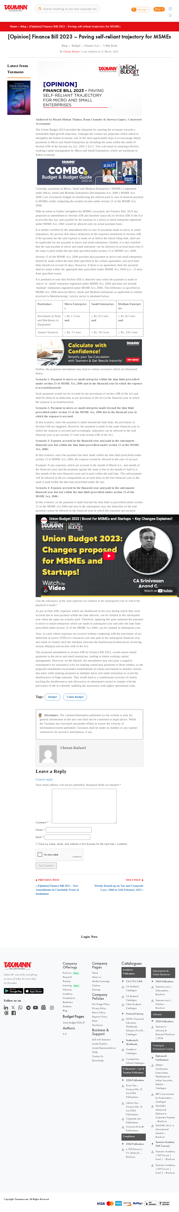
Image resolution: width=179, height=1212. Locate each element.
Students (67, 1006)
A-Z (65, 1033)
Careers (96, 985)
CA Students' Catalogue (132, 988)
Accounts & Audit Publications (135, 1128)
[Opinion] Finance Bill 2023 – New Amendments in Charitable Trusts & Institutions (57, 889)
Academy (68, 993)
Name (40, 830)
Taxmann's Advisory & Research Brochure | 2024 (165, 1032)
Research (67, 977)
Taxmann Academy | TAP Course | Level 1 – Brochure (165, 1155)
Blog (23, 26)
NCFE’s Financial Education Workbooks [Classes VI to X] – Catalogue (135, 1026)
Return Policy (98, 1012)
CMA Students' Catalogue (134, 1006)
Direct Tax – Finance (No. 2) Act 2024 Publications (134, 1091)
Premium (67, 972)
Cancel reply (44, 779)
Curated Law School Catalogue (135, 1060)
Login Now (89, 936)
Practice (67, 981)
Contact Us (97, 1056)
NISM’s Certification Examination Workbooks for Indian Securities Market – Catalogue (164, 1076)
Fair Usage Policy (101, 1004)
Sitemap (96, 989)
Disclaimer (97, 1025)
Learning (67, 985)
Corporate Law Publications (133, 1120)
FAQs (95, 1052)
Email (40, 837)
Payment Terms (99, 1016)
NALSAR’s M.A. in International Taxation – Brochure (165, 1131)
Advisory (67, 989)
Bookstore (68, 1002)
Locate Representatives (104, 1047)
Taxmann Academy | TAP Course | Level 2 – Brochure (165, 1168)
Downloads (98, 1060)
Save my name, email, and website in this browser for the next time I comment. (83, 844)
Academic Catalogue (131, 1051)
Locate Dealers (99, 1043)
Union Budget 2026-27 (74, 1022)
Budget (52, 696)
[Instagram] (51, 1008)
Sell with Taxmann (101, 1039)
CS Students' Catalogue (132, 998)
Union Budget (75, 696)
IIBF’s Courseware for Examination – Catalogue (165, 1097)
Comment (42, 822)
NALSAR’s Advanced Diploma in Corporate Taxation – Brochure (165, 1113)
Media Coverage (101, 981)
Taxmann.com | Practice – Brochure (164, 1004)
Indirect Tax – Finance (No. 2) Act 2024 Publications (134, 1108)
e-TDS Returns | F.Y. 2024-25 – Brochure (134, 1153)
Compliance (69, 998)
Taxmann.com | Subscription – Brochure (164, 990)
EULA (95, 1020)
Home (13, 26)
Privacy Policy (99, 1008)
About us (96, 977)
